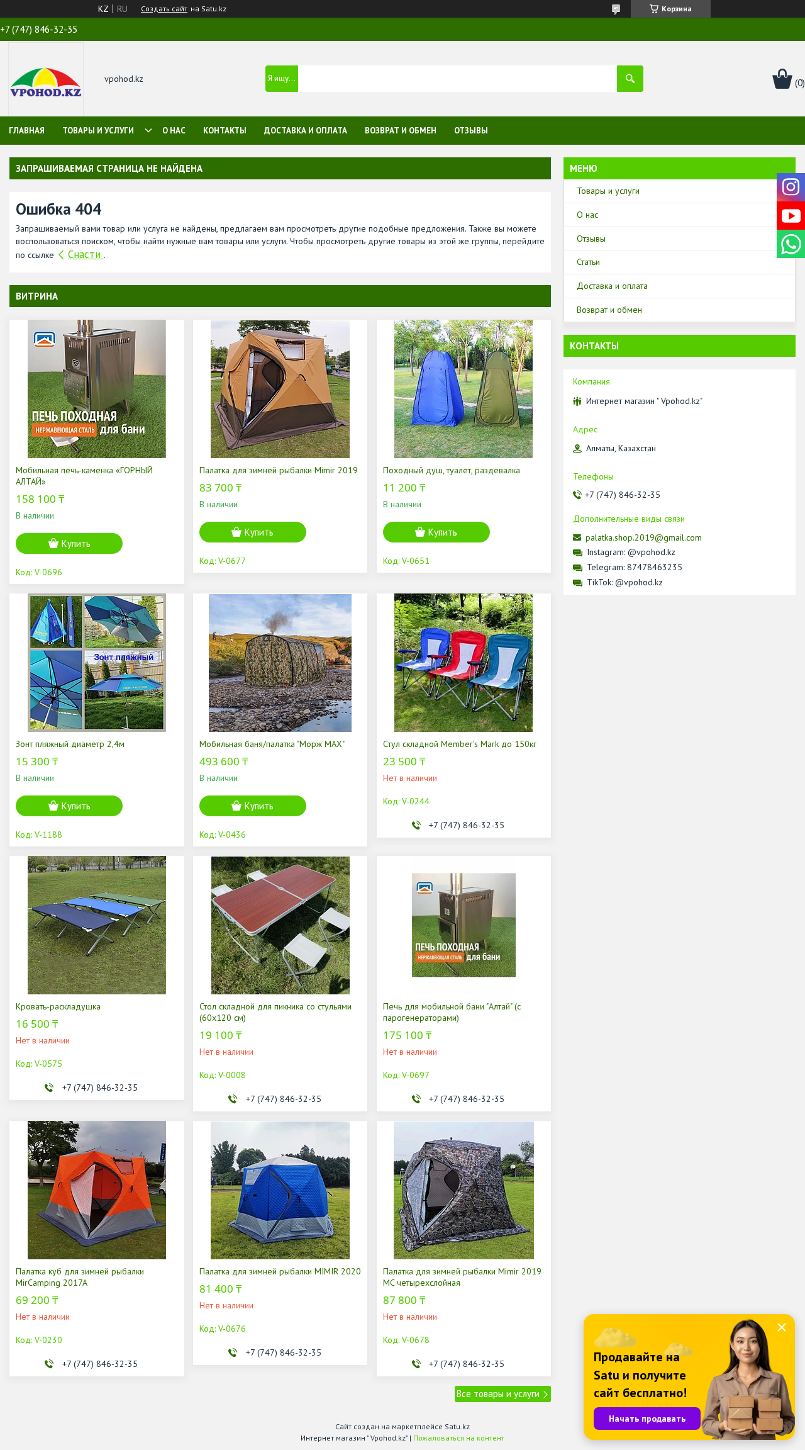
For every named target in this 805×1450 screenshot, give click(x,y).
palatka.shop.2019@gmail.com (644, 537)
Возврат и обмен (400, 130)
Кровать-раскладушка (58, 1006)
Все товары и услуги (498, 1394)
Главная (27, 130)
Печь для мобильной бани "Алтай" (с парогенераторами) (452, 1012)
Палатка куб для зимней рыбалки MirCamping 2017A (80, 1277)
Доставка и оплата (305, 130)
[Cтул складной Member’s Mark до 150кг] (464, 662)
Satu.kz (457, 1426)
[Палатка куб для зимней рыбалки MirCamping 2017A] (96, 1190)
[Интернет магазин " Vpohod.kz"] (46, 80)
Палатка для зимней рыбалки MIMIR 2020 (280, 1271)
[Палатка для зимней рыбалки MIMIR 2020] (280, 1190)
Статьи (588, 261)
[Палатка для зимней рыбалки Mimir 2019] (280, 389)
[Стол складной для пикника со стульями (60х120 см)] (280, 925)
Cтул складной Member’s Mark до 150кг (459, 744)
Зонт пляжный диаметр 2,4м (70, 744)
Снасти (86, 254)
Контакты (225, 130)
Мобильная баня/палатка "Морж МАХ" (272, 744)
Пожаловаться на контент (458, 1437)
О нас (174, 130)
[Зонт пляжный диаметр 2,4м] (96, 662)
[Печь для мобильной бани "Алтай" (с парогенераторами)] (464, 925)
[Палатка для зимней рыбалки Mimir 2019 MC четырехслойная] (464, 1190)
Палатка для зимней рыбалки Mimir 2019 (278, 470)
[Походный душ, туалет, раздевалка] (464, 389)
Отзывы (471, 130)
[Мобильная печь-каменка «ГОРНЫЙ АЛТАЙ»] (96, 389)
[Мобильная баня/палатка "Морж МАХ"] (280, 662)
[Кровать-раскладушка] (96, 925)
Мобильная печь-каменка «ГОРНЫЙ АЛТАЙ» (84, 475)
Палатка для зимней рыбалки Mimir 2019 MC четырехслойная (462, 1277)
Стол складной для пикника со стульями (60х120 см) (275, 1012)
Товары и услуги (98, 130)
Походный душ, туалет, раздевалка (451, 470)
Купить (76, 543)
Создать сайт (164, 8)
